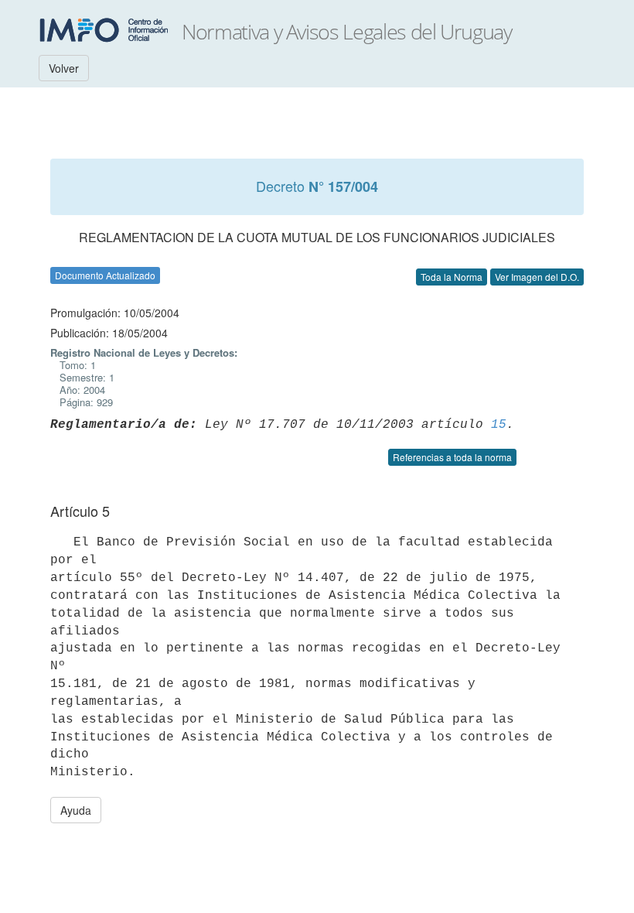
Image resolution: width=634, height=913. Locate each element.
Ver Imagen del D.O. (537, 276)
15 (498, 425)
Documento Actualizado (105, 275)
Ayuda (75, 810)
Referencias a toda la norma (452, 456)
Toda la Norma (451, 276)
